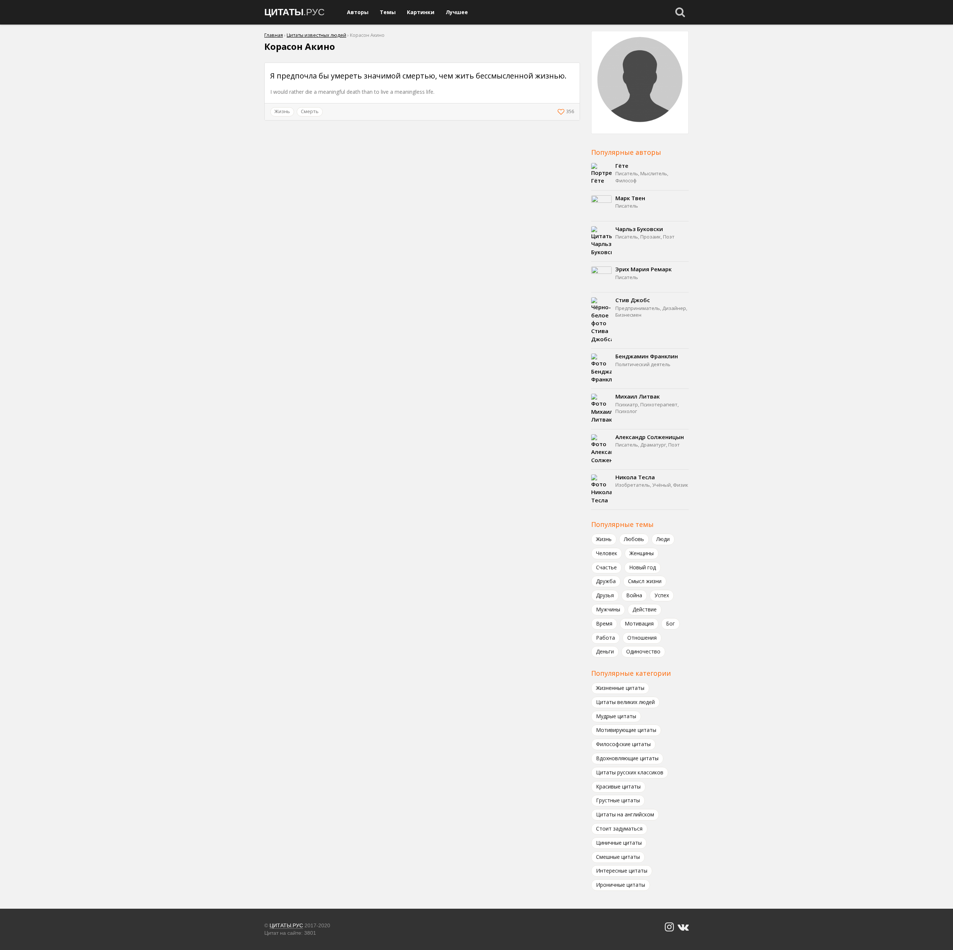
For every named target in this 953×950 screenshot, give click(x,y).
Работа (605, 637)
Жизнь (282, 111)
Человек (606, 553)
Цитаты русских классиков (629, 772)
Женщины (642, 553)
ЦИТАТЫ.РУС (286, 925)
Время (604, 623)
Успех (661, 595)
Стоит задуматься (619, 828)
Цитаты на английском (625, 814)
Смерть (310, 111)
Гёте (621, 165)
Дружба (606, 581)
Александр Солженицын (649, 437)
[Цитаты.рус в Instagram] (669, 927)
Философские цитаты (623, 744)
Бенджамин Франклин (646, 356)
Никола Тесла (635, 477)
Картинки (420, 12)
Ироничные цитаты (620, 884)
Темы (388, 12)
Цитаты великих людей (625, 702)
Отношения (642, 637)
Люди (663, 539)
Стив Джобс (632, 300)
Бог (670, 623)
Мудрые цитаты (616, 716)
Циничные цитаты (619, 842)
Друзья (605, 595)
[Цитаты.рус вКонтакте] (683, 927)
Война (634, 595)
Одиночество (643, 651)
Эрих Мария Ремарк (643, 269)
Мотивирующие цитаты (626, 729)
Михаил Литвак (637, 396)
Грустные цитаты (618, 800)
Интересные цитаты (621, 870)
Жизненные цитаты (620, 687)
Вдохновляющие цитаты (627, 758)
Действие (644, 609)
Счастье (606, 567)
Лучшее (457, 12)
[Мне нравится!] (562, 111)
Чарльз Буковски (639, 229)
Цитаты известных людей (316, 35)
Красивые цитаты (618, 786)
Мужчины (608, 609)
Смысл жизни (645, 581)
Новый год (642, 567)
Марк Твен (630, 198)
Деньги (605, 651)
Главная (273, 35)
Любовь (634, 539)
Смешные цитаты (618, 856)
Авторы (358, 12)
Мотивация (639, 623)
